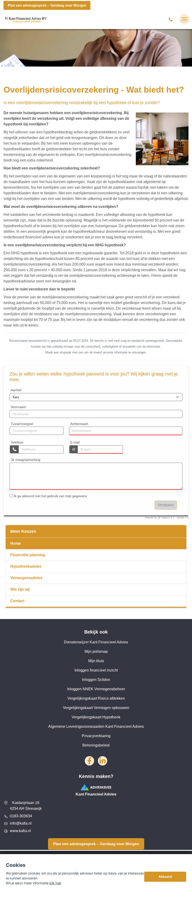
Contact (17, 601)
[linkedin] (102, 761)
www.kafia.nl (20, 831)
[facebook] (89, 761)
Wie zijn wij (20, 589)
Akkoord (165, 876)
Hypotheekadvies (25, 566)
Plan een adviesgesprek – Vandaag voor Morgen (47, 5)
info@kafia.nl (21, 823)
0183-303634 (21, 816)
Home (15, 543)
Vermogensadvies (26, 578)
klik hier (55, 883)
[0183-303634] (171, 19)
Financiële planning (27, 555)
